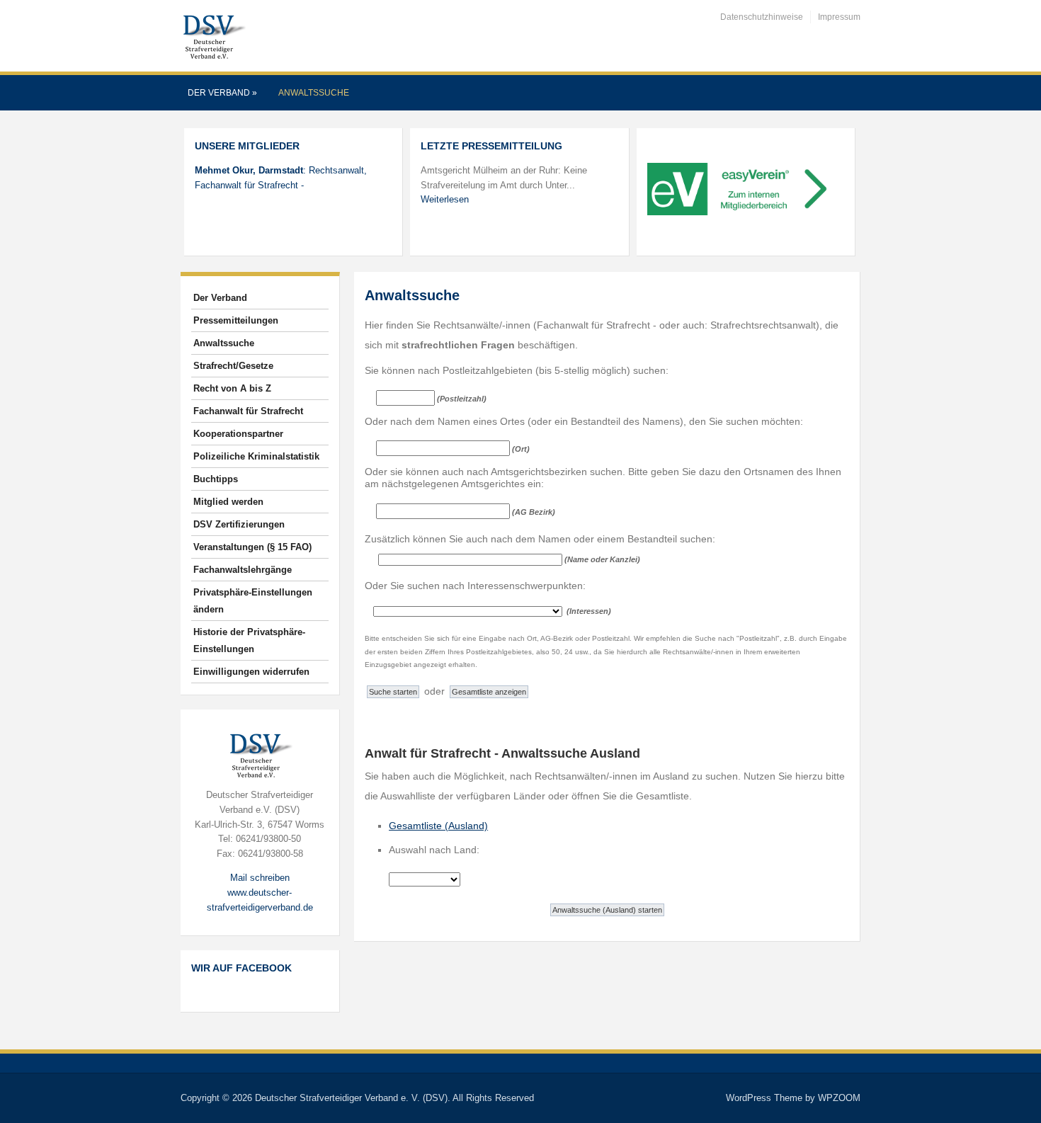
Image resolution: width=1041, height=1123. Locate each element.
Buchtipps (215, 479)
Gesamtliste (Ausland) (438, 825)
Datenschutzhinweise (761, 17)
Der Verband (222, 93)
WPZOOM (839, 1098)
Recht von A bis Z (232, 388)
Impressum (839, 17)
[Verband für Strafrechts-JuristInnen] (213, 35)
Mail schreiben (260, 877)
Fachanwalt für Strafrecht (248, 411)
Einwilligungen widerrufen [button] (251, 671)
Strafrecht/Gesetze (233, 365)
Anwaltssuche (313, 93)
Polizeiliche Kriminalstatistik (256, 456)
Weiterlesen (445, 199)
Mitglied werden (228, 501)
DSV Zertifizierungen (239, 524)
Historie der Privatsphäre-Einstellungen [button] (249, 640)
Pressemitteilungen (235, 320)
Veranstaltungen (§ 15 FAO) (252, 547)
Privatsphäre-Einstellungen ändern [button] (252, 601)
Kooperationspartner (238, 433)
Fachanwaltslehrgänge (242, 569)
